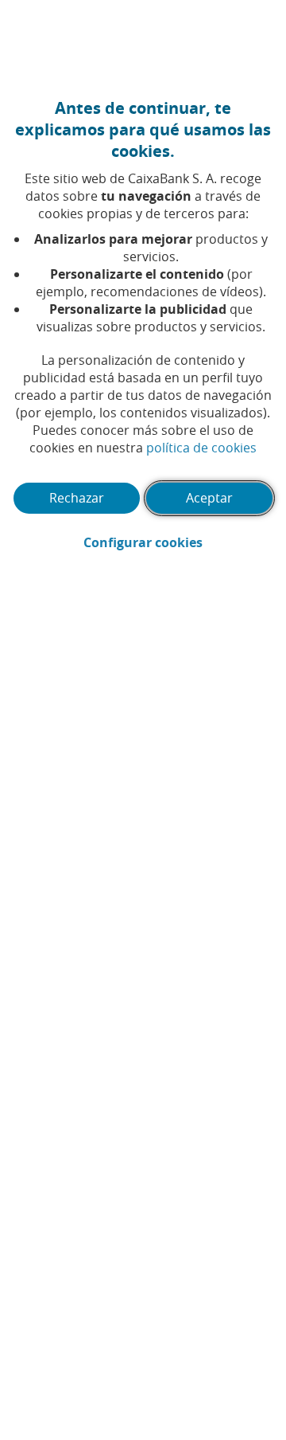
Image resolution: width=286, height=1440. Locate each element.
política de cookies (201, 447)
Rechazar (76, 498)
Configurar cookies (178, 542)
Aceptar (209, 498)
